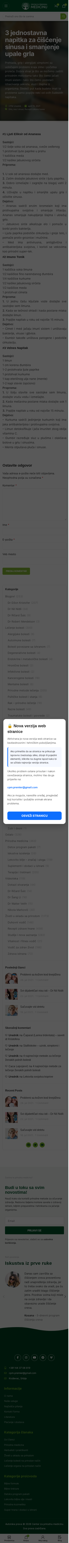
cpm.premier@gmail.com (22, 787)
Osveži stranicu (34, 815)
